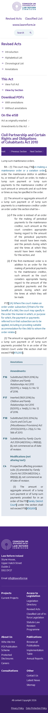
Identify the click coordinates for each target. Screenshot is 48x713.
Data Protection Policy (36, 708)
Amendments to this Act (15, 126)
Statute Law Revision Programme (33, 626)
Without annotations (16, 108)
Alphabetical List (13, 57)
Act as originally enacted (15, 120)
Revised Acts (33, 609)
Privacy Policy (17, 708)
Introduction (11, 51)
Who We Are (8, 641)
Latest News (33, 680)
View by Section (14, 90)
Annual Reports (35, 658)
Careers (5, 663)
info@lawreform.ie (17, 578)
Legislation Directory (32, 602)
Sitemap (31, 684)
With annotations (14, 102)
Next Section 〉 (37, 151)
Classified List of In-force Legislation (37, 615)
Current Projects (9, 597)
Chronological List (14, 63)
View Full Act (12, 84)
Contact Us (32, 675)
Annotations (11, 69)
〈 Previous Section (18, 151)
